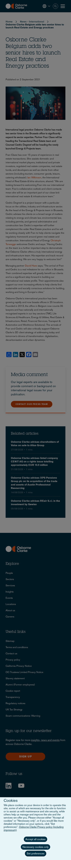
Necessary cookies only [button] (35, 847)
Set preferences (35, 853)
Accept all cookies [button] (35, 839)
